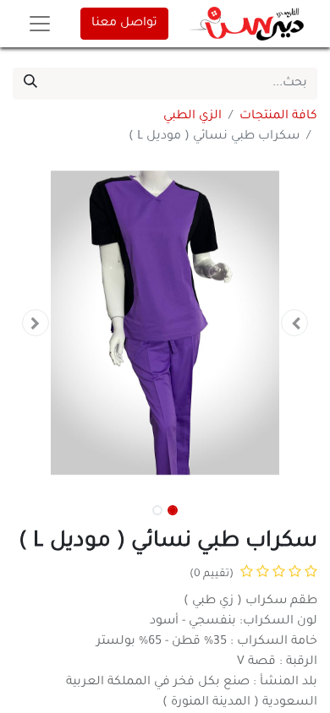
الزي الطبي (192, 116)
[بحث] (30, 84)
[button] (294, 322)
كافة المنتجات (278, 116)
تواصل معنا (124, 23)
